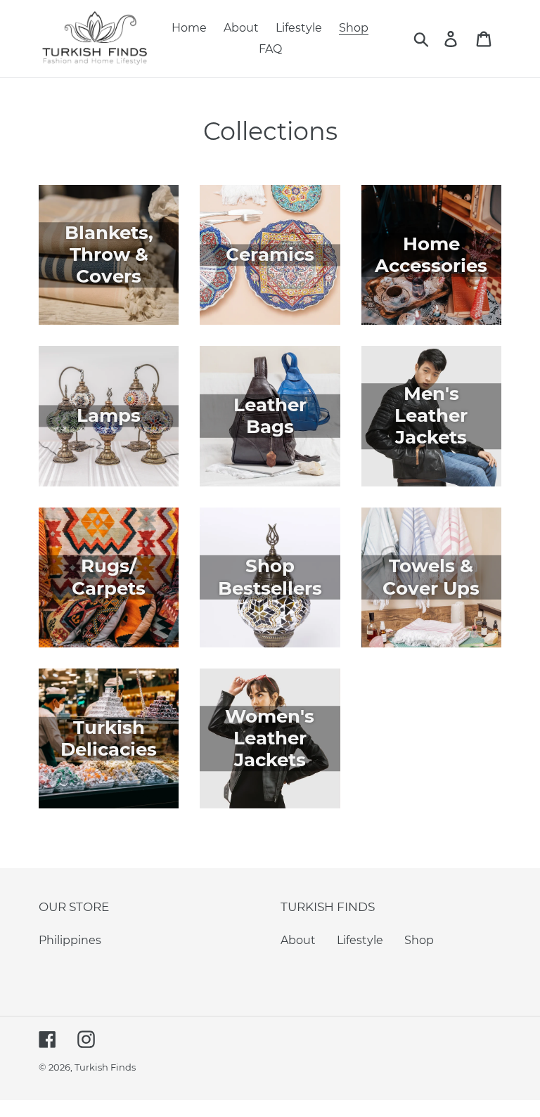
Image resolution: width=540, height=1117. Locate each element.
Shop (419, 940)
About (298, 940)
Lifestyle (360, 940)
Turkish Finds (105, 1067)
